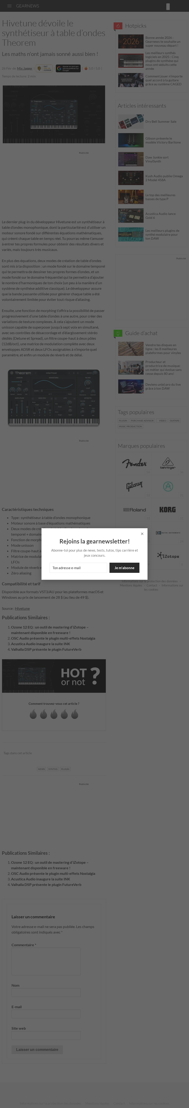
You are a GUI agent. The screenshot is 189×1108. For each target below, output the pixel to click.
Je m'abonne (124, 568)
